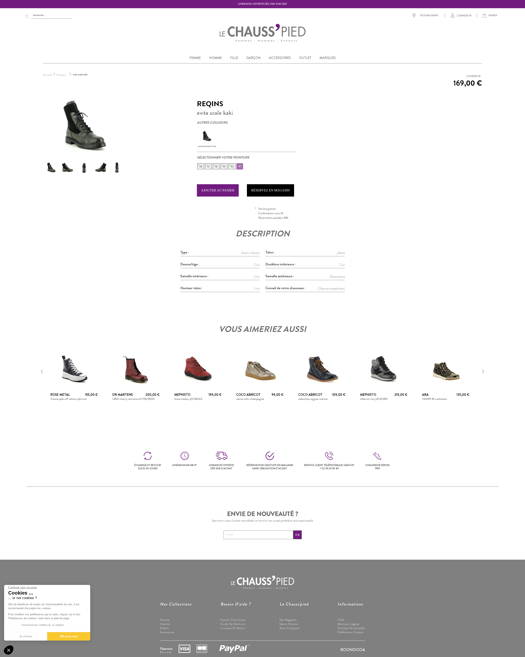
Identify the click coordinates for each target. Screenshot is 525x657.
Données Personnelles (351, 628)
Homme (165, 624)
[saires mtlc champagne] (259, 369)
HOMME (215, 57)
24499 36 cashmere (434, 399)
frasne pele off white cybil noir (68, 399)
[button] (42, 371)
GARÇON (253, 57)
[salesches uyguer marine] (321, 369)
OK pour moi (69, 636)
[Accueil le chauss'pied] (262, 32)
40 (232, 166)
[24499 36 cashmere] (445, 369)
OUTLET (305, 57)
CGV (341, 620)
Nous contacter (290, 628)
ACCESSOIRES (280, 57)
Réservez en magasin (270, 190)
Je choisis (25, 636)
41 (240, 166)
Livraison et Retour (233, 628)
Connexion (464, 15)
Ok (297, 535)
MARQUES (328, 57)
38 (216, 166)
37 (208, 166)
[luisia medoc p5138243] (197, 369)
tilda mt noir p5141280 (374, 399)
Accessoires (167, 632)
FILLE (234, 57)
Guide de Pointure (232, 624)
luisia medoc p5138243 (188, 399)
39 (224, 166)
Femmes (61, 75)
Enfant (164, 628)
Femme (165, 620)
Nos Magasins (288, 620)
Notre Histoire (289, 624)
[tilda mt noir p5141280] (383, 369)
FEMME (195, 57)
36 (200, 166)
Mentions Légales (349, 624)
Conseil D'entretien (232, 620)
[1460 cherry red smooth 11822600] (136, 369)
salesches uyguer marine (313, 399)
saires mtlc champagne (250, 399)
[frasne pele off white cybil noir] (74, 369)
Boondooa (352, 650)
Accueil (47, 75)
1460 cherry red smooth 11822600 (133, 399)
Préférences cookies (350, 632)
